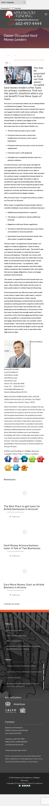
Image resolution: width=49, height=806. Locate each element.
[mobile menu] (46, 14)
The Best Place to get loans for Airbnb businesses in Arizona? (22, 507)
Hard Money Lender (11, 375)
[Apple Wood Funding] (20, 14)
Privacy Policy (17, 454)
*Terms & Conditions (31, 454)
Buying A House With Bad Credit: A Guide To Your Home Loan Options (23, 685)
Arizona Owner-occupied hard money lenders (21, 244)
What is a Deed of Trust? (15, 641)
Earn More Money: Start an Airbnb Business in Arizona (24, 586)
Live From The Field (14, 678)
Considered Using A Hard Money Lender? (21, 666)
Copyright (7, 454)
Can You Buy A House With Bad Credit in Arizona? (24, 672)
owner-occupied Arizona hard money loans (24, 279)
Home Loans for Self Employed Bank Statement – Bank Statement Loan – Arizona (23, 647)
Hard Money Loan (10, 381)
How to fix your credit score (16, 636)
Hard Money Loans (10, 378)
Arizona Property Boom (14, 630)
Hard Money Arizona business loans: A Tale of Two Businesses (22, 547)
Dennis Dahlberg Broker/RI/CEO (15, 392)
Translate (17, 8)
